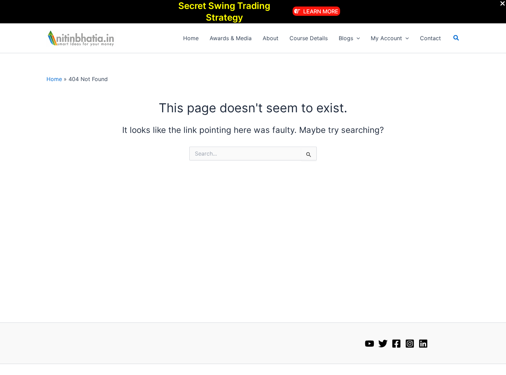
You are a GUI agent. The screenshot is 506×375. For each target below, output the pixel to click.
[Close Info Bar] (502, 4)
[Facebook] (396, 343)
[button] (316, 11)
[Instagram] (409, 343)
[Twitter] (383, 343)
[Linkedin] (423, 343)
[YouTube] (369, 343)
